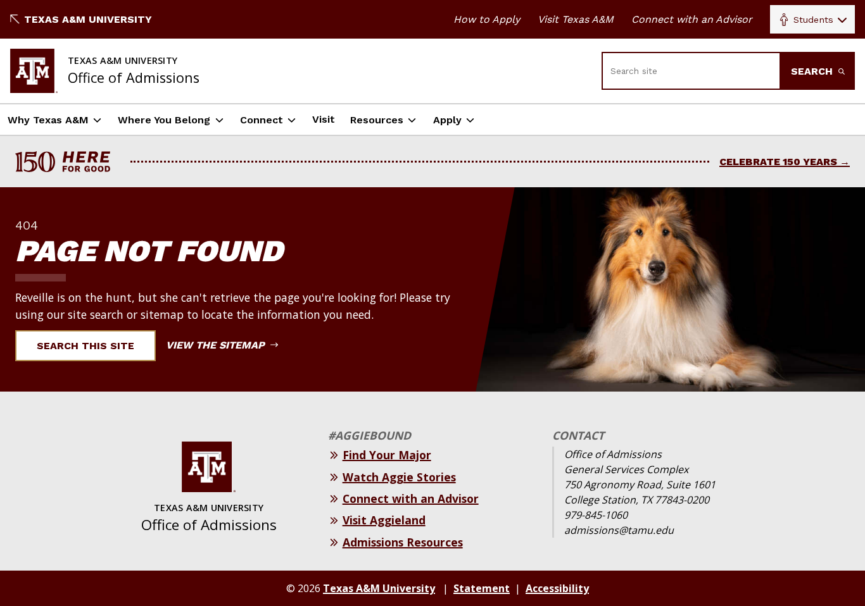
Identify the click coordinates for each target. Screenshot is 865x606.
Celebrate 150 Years (778, 162)
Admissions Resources (403, 542)
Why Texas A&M (48, 120)
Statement (481, 588)
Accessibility (557, 588)
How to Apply (486, 19)
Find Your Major (387, 454)
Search (813, 71)
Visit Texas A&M (576, 19)
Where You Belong (164, 120)
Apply (447, 120)
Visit (323, 119)
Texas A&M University (88, 19)
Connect (261, 120)
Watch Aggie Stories (399, 477)
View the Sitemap (217, 345)
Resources (376, 120)
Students (813, 20)
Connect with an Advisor (691, 19)
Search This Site (85, 346)
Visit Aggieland (384, 520)
